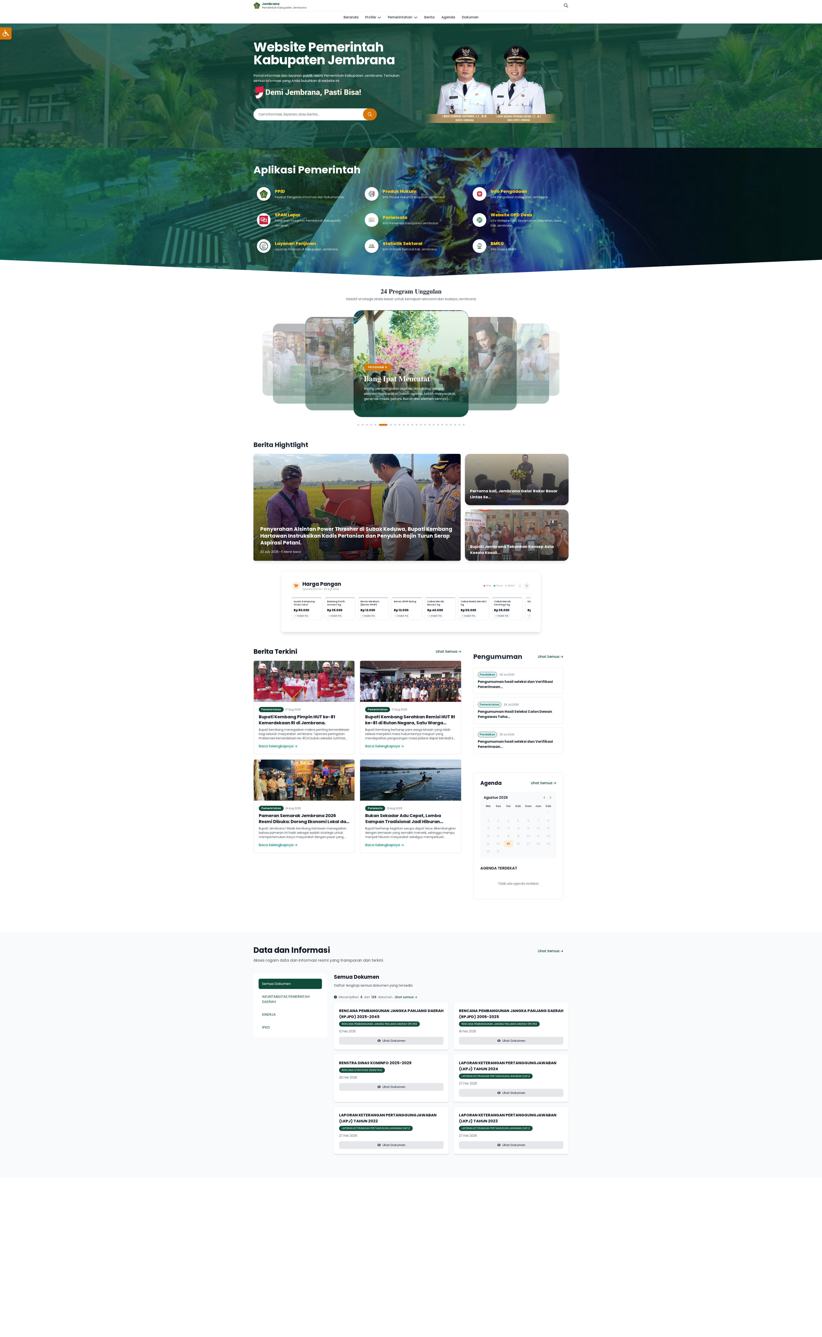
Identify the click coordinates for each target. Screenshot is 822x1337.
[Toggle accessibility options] (6, 33)
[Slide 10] (404, 425)
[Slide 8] (391, 425)
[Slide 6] (380, 425)
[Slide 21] (451, 425)
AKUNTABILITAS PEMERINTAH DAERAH (286, 999)
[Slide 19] (442, 425)
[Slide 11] (408, 425)
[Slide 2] (362, 425)
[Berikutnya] (527, 586)
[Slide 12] (412, 425)
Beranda (351, 17)
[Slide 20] (446, 425)
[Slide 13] (416, 425)
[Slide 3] (367, 425)
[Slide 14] (421, 425)
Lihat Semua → (448, 651)
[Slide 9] (399, 425)
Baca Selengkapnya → (278, 746)
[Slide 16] (429, 425)
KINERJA (269, 1014)
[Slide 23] (459, 425)
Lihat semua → (406, 997)
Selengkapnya (330, 402)
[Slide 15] (425, 425)
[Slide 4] (371, 425)
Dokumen (470, 17)
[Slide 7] (384, 425)
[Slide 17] (434, 425)
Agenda (448, 17)
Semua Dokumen (276, 983)
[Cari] (566, 5)
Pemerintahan (400, 17)
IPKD (266, 1027)
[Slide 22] (455, 425)
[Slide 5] (375, 425)
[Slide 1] (358, 425)
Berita (429, 17)
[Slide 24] (464, 425)
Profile (370, 17)
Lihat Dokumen (394, 1041)
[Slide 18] (438, 425)
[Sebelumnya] (520, 586)
